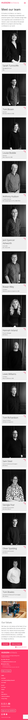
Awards (2, 689)
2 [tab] (17, 647)
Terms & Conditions (5, 696)
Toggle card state (14, 51)
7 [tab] (25, 647)
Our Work (5, 644)
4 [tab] (20, 647)
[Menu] (25, 3)
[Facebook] (6, 714)
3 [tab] (19, 647)
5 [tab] (22, 647)
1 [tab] (15, 647)
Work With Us (4, 694)
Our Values (3, 682)
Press (2, 692)
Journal (2, 685)
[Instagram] (2, 714)
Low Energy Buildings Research (8, 680)
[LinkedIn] (4, 714)
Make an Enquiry (16, 644)
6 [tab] (24, 647)
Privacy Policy (4, 698)
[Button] (22, 3)
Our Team (3, 687)
